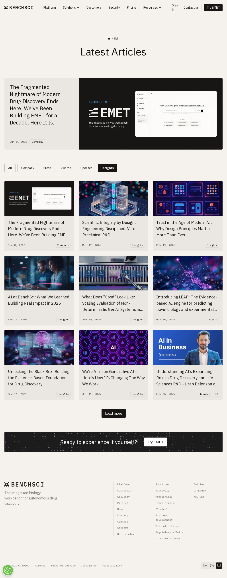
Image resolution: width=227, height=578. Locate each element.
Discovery (162, 490)
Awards (66, 168)
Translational (165, 503)
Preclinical (163, 496)
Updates (86, 168)
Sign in (175, 7)
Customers (124, 490)
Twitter (199, 484)
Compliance (88, 565)
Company (27, 168)
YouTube (199, 496)
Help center (125, 534)
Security (123, 496)
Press (47, 168)
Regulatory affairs (169, 532)
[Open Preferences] (7, 570)
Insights (108, 168)
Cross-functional (167, 538)
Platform (123, 484)
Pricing (122, 503)
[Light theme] (205, 565)
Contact (122, 521)
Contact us (191, 8)
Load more (113, 413)
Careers (122, 527)
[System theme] (219, 565)
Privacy (40, 565)
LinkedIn (200, 490)
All (10, 168)
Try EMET (213, 8)
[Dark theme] (212, 565)
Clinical (161, 509)
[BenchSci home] (18, 7)
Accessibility (112, 565)
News (120, 509)
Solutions (162, 484)
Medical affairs (167, 526)
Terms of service (63, 565)
